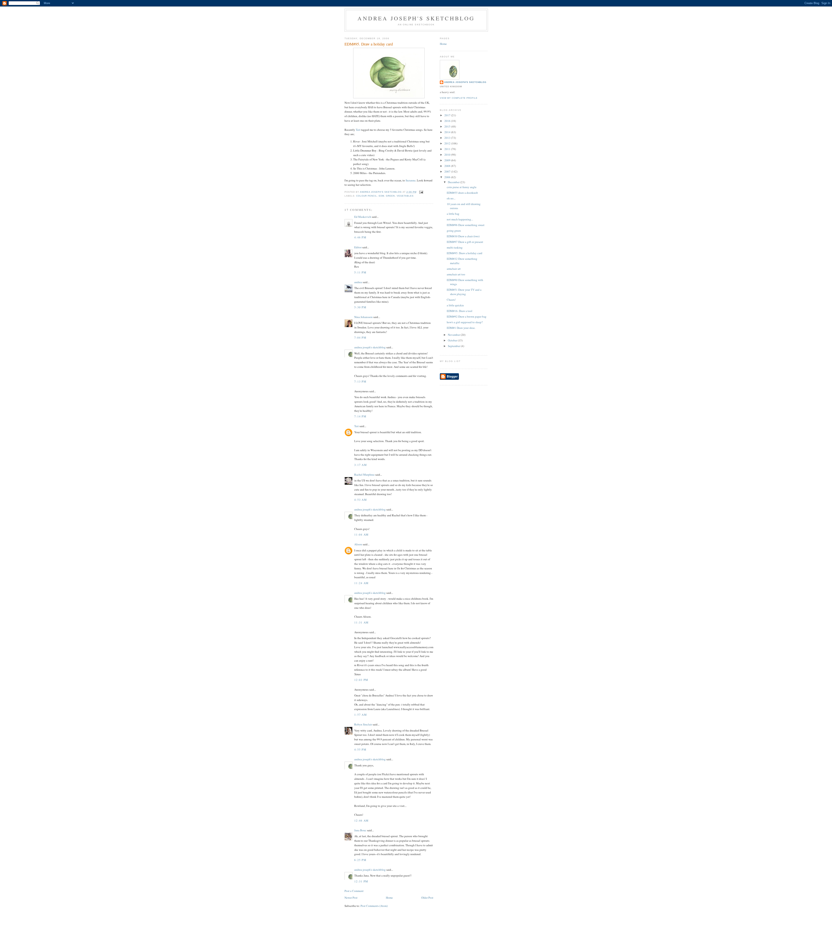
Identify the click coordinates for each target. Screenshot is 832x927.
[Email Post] (421, 192)
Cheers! (451, 300)
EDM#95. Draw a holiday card (464, 253)
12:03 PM (361, 680)
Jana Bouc (360, 830)
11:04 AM (361, 534)
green (390, 196)
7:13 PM (360, 381)
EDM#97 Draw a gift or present (465, 242)
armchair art (454, 269)
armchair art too (456, 274)
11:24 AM (361, 583)
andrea (358, 282)
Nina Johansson (363, 317)
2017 (447, 115)
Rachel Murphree (364, 474)
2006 (447, 177)
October (453, 340)
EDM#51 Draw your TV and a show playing (464, 292)
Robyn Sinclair (363, 724)
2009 (447, 160)
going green (454, 231)
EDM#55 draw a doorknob (462, 193)
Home (389, 898)
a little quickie (455, 305)
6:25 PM (360, 860)
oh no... (451, 198)
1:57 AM (360, 715)
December (454, 182)
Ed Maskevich (362, 217)
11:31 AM (361, 622)
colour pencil (366, 196)
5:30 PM (360, 307)
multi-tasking (455, 247)
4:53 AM (360, 500)
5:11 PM (360, 272)
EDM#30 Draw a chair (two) (463, 236)
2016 (447, 121)
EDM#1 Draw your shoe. (461, 328)
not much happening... (460, 219)
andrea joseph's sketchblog (416, 18)
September (454, 346)
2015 (447, 126)
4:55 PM (360, 749)
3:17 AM (360, 465)
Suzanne (411, 180)
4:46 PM (360, 237)
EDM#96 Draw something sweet (465, 225)
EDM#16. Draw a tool (459, 311)
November (454, 335)
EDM (381, 196)
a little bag (453, 214)
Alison (358, 544)
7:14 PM (360, 416)
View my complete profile (459, 98)
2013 (447, 138)
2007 (447, 171)
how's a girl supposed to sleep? (465, 322)
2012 (447, 143)
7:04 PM (360, 337)
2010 (447, 155)
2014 (447, 132)
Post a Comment (354, 891)
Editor (358, 247)
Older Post (427, 898)
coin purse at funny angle (461, 187)
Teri (358, 130)
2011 (447, 149)
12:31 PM (361, 881)
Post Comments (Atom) (374, 906)
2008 (447, 166)
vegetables (405, 196)
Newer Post (351, 898)
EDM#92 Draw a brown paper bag (466, 316)
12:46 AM (361, 820)
